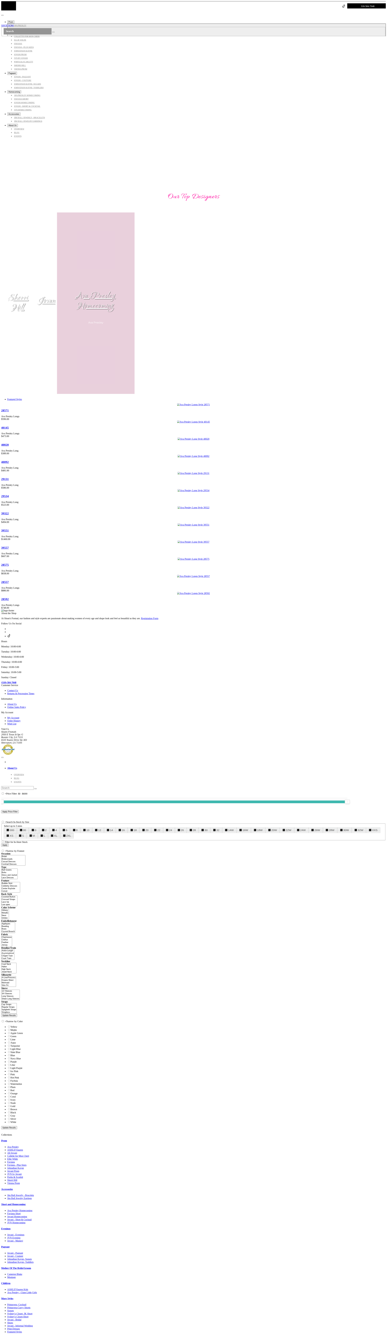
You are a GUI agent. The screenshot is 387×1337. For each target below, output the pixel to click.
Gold (12, 1106)
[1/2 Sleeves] (10, 991)
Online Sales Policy (16, 707)
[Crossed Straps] (9, 899)
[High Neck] (8, 969)
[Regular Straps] (9, 1007)
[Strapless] (9, 1012)
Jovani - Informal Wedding (20, 1325)
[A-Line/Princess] (8, 977)
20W (274, 830)
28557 (5, 582)
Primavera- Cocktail (16, 1304)
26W (317, 830)
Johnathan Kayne (15, 1168)
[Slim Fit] (8, 985)
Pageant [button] (5, 1247)
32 (217, 830)
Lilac (12, 1065)
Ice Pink (14, 1071)
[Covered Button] (9, 897)
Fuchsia (14, 1080)
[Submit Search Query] (35, 788)
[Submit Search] (53, 32)
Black (13, 1112)
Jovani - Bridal (14, 1319)
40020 (5, 444)
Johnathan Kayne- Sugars (19, 1259)
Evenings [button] (6, 1228)
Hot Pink (14, 1077)
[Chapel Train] (7, 956)
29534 (5, 496)
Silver (13, 1119)
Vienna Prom (13, 1183)
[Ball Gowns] (9, 870)
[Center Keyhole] (10, 888)
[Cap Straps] (9, 1004)
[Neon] (5, 915)
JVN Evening (13, 1237)
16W (245, 830)
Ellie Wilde (12, 1159)
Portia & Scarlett (15, 1177)
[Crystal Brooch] (8, 931)
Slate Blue (15, 1052)
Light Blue (15, 1049)
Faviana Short (14, 1213)
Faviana (11, 1162)
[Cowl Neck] (8, 964)
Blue (12, 1055)
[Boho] (9, 872)
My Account (13, 717)
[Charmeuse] (6, 937)
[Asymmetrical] (7, 953)
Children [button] (5, 1283)
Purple (13, 1061)
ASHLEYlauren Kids (17, 1289)
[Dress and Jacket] (9, 875)
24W (303, 830)
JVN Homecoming (16, 1222)
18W (260, 830)
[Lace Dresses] (9, 877)
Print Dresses (13, 1328)
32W (360, 830)
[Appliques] (8, 924)
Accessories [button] (7, 1189)
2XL (68, 835)
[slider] (347, 802)
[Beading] (8, 926)
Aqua (13, 1042)
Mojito (13, 1030)
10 (87, 830)
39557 (5, 547)
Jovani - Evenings (15, 1234)
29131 (5, 479)
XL (55, 835)
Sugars (10, 1310)
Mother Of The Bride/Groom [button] (16, 1268)
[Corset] (10, 891)
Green (13, 1036)
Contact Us (12, 690)
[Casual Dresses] (13, 861)
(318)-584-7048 (8, 682)
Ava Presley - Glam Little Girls (22, 1292)
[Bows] (8, 929)
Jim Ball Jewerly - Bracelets (20, 1195)
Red (12, 1090)
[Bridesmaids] (13, 859)
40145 (5, 427)
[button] (10, 22)
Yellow (13, 1027)
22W (288, 830)
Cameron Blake (14, 1274)
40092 (5, 462)
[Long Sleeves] (10, 996)
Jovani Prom (13, 1171)
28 (194, 830)
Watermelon (16, 1084)
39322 (5, 513)
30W (346, 830)
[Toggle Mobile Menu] (2, 757)
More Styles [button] (7, 1298)
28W (331, 830)
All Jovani (12, 1153)
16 (123, 830)
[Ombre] (5, 918)
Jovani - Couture (15, 1256)
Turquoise (15, 1046)
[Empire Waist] (8, 980)
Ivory (13, 1100)
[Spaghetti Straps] (9, 1009)
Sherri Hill (18, 302)
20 (146, 830)
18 (135, 830)
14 (111, 830)
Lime (12, 1039)
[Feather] (6, 942)
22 (158, 830)
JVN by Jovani (14, 1174)
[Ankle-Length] (7, 950)
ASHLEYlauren (15, 1150)
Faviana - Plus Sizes (16, 1165)
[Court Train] (7, 958)
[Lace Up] (9, 902)
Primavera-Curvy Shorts (18, 1307)
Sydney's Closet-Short (17, 1316)
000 (12, 830)
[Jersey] (6, 945)
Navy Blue (15, 1058)
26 (182, 830)
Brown (13, 1109)
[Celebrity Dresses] (10, 886)
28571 (5, 410)
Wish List (11, 723)
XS (11, 835)
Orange (14, 1093)
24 (170, 830)
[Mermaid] (8, 983)
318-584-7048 (367, 6)
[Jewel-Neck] (8, 972)
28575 (5, 564)
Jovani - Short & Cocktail (19, 1219)
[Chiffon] (6, 940)
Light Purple (16, 1068)
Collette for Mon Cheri (18, 1156)
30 (206, 830)
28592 (5, 599)
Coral (13, 1096)
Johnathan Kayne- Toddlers (20, 1262)
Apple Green (16, 1033)
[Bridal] (13, 856)
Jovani (48, 301)
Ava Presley (13, 1147)
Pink (12, 1074)
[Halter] (8, 966)
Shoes (10, 1322)
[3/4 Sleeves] (10, 993)
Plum (12, 1087)
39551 (5, 530)
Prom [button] (4, 1140)
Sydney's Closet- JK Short (19, 1313)
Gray (12, 1115)
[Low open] (9, 904)
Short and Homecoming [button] (13, 1204)
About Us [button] (12, 768)
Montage (11, 1277)
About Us (12, 704)
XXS (374, 830)
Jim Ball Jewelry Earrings (19, 1198)
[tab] (196, 768)
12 (99, 830)
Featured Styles (14, 399)
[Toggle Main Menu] (2, 15)
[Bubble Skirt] (10, 883)
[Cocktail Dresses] (13, 864)
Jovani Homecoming (17, 1216)
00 (24, 830)
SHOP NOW (7, 25)
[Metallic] (5, 913)
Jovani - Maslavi (15, 1240)
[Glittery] (5, 910)
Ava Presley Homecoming (95, 301)
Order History (14, 720)
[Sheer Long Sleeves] (10, 999)
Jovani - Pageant (15, 1253)
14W (231, 830)
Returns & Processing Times (20, 693)
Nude (13, 1103)
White (13, 1122)
